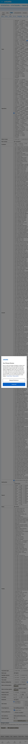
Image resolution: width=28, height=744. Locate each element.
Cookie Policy (9, 376)
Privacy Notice (16, 376)
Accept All (14, 384)
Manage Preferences (14, 380)
